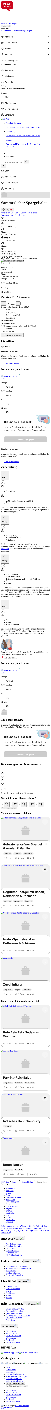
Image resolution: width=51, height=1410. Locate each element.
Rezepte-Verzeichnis (14, 1313)
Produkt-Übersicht (13, 1273)
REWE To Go (11, 1333)
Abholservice (11, 1271)
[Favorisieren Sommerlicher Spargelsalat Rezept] (10, 210)
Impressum (10, 1372)
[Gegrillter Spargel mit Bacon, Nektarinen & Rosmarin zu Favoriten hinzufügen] (45, 869)
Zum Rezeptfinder (11, 364)
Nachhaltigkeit (11, 1286)
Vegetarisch (6, 213)
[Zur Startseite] (9, 15)
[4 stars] (32, 804)
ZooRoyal (10, 1340)
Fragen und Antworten (15, 1309)
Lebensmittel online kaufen (16, 1266)
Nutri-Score (10, 1320)
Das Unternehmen (13, 1289)
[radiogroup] (25, 804)
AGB (8, 1367)
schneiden (5, 549)
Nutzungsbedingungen (15, 1374)
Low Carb (15, 213)
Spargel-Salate (27, 1182)
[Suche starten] (26, 162)
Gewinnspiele (11, 1253)
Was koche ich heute (14, 1318)
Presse (8, 1295)
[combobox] (12, 162)
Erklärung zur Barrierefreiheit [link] (17, 1386)
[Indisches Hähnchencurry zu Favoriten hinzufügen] (45, 1098)
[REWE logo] (5, 119)
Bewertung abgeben (9, 808)
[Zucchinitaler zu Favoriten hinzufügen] (45, 962)
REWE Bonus (11, 1248)
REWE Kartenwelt (13, 1336)
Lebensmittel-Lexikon (14, 1311)
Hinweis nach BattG (14, 1379)
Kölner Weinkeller (13, 1342)
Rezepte (24, 143)
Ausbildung (10, 1293)
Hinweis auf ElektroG (14, 1381)
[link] (28, 125)
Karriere (9, 1291)
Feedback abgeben (25, 439)
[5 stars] (41, 804)
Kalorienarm (32, 213)
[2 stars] (15, 804)
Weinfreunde (11, 1338)
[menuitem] (25, 37)
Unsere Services (12, 1250)
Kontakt (9, 1298)
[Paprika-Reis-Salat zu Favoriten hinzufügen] (45, 1055)
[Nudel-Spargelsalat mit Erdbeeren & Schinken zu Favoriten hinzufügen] (45, 917)
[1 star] (7, 804)
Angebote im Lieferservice (16, 1246)
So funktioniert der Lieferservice (18, 1268)
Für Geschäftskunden (14, 1275)
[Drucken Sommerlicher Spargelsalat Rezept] (3, 210)
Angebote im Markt (13, 1244)
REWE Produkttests (14, 1255)
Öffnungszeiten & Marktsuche (18, 1315)
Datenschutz (11, 1370)
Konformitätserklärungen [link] (15, 1383)
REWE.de (5, 1182)
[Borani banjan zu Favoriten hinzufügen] (45, 1142)
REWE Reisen (11, 1331)
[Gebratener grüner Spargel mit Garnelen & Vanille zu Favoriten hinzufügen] (45, 822)
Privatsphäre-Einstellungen (16, 1376)
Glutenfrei (23, 213)
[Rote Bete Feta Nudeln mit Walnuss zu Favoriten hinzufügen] (45, 1010)
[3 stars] (24, 804)
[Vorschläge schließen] (3, 166)
